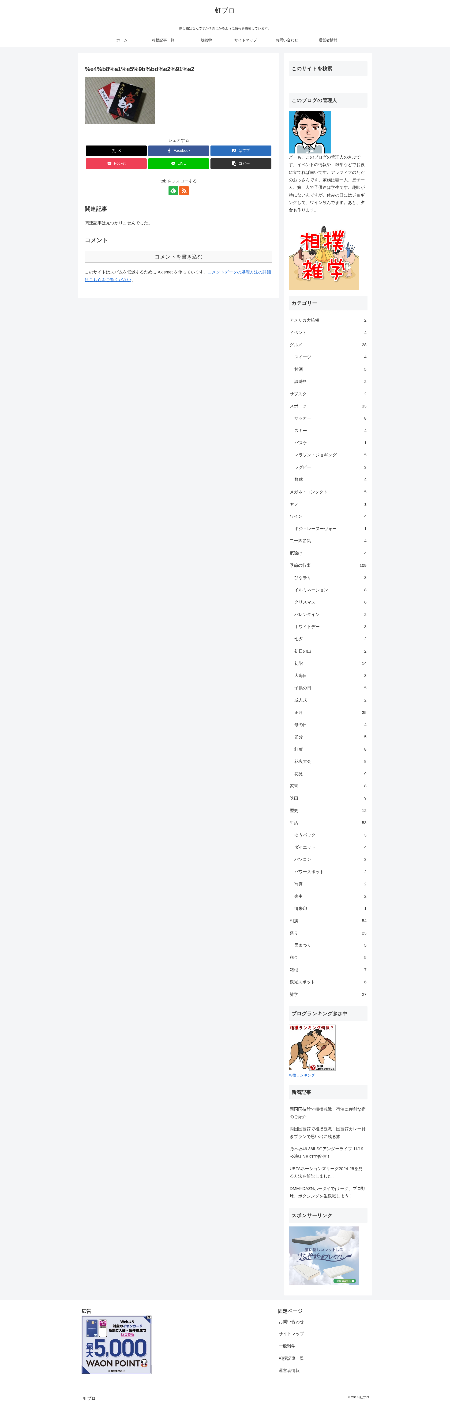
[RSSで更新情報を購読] (184, 190)
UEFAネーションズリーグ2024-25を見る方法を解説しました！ (326, 1172)
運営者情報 (289, 1370)
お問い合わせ (291, 1321)
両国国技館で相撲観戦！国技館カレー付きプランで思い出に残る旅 (328, 1133)
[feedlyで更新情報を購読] (173, 190)
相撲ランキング (302, 1075)
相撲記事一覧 (291, 1358)
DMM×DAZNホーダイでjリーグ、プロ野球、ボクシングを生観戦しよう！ (327, 1192)
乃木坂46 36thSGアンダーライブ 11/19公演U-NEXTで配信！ (326, 1152)
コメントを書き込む (179, 257)
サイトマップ (291, 1333)
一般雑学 (287, 1346)
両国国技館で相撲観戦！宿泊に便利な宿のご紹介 (328, 1113)
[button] (240, 163)
